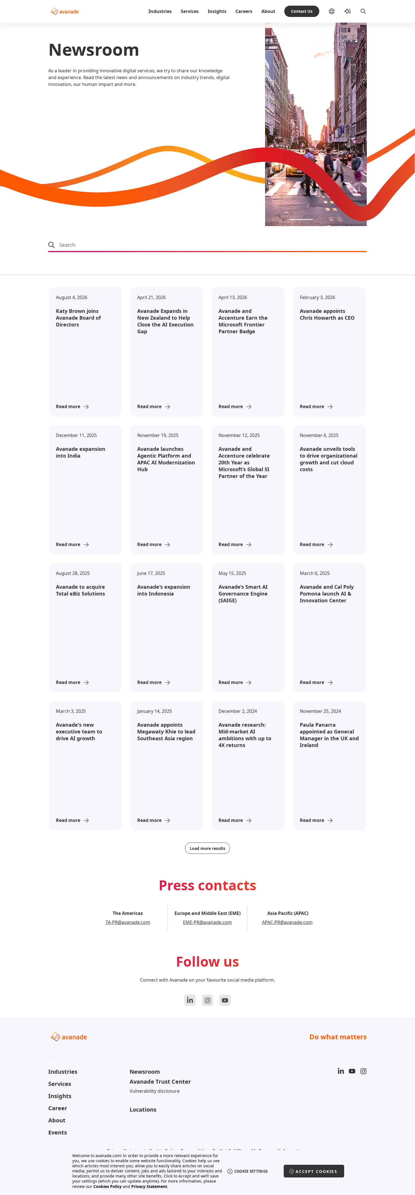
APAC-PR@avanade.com (287, 922)
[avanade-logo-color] (64, 11)
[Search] (363, 11)
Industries (160, 11)
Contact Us (302, 11)
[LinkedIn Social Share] (190, 1000)
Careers (243, 11)
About (268, 11)
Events (57, 1132)
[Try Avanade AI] (347, 11)
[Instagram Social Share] (207, 1000)
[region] (208, 1171)
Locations (143, 1109)
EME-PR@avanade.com (207, 922)
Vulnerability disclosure (155, 1091)
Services (190, 11)
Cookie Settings (251, 1171)
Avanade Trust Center (160, 1081)
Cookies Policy (107, 1186)
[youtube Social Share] (225, 1000)
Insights (217, 11)
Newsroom (145, 1071)
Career (57, 1108)
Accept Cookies (316, 1171)
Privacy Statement (149, 1186)
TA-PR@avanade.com (128, 922)
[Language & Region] (336, 11)
